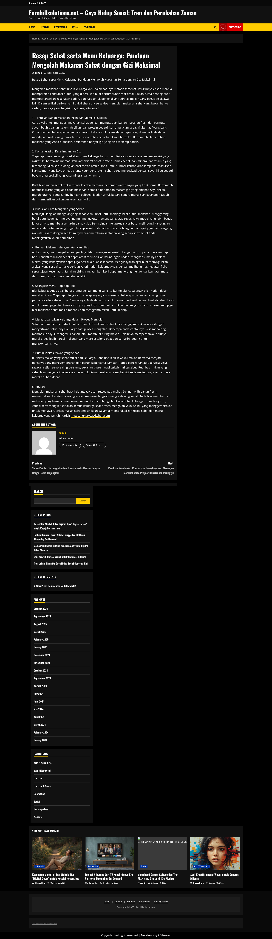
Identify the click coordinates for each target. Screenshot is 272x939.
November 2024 (42, 663)
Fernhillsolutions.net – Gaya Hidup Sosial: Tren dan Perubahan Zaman (113, 12)
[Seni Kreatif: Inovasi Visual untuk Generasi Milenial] (215, 853)
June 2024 (39, 701)
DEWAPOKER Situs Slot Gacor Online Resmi (44, 923)
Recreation (60, 27)
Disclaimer (144, 901)
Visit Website (69, 445)
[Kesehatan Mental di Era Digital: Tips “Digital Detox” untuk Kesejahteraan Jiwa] (57, 853)
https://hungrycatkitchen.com (90, 415)
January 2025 (40, 647)
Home (32, 27)
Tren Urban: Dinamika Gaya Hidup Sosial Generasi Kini (61, 563)
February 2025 (41, 639)
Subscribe (235, 27)
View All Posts (94, 445)
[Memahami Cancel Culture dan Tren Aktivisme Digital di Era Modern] (162, 853)
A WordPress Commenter (47, 586)
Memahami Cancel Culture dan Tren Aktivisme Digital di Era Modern (158, 876)
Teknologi (89, 27)
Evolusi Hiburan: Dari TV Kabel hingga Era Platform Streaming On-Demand (109, 876)
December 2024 (42, 655)
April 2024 (39, 717)
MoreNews (147, 935)
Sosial (75, 27)
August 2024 (40, 686)
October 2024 (41, 670)
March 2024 (40, 724)
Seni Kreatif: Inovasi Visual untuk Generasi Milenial (60, 557)
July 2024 (38, 694)
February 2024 (41, 732)
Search (38, 491)
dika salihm (39, 883)
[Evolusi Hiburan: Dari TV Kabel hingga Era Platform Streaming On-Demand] (109, 853)
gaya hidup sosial (42, 770)
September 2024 (42, 678)
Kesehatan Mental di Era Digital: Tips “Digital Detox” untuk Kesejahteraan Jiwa (55, 876)
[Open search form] (215, 27)
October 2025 (41, 608)
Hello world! (69, 586)
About (107, 901)
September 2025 (42, 616)
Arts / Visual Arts (42, 763)
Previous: (66, 468)
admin (38, 72)
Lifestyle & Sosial (42, 786)
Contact (118, 901)
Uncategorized (41, 809)
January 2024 (40, 740)
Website (38, 817)
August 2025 (40, 624)
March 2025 (40, 632)
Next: (141, 468)
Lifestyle (44, 27)
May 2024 (38, 709)
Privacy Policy (161, 901)
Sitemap (131, 901)
